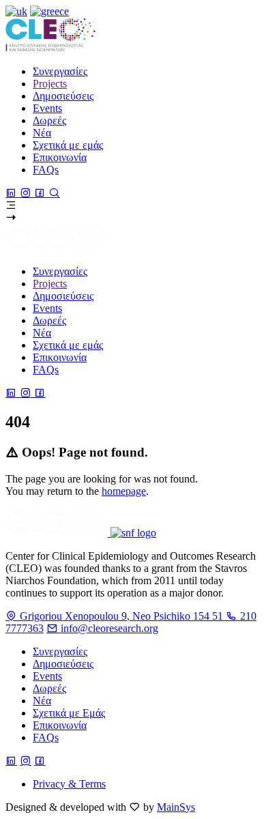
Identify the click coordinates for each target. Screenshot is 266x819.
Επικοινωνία (60, 725)
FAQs (46, 737)
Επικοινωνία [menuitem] (60, 157)
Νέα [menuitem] (42, 133)
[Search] (54, 193)
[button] (133, 205)
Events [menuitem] (47, 108)
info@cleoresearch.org (108, 628)
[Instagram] (27, 193)
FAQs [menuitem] (46, 169)
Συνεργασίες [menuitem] (60, 71)
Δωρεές (49, 688)
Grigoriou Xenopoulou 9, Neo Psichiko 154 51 (121, 616)
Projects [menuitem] (50, 83)
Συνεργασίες (60, 651)
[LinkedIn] (12, 193)
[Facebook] (41, 193)
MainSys (176, 807)
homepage (124, 491)
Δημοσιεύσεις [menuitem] (63, 96)
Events (47, 676)
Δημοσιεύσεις (63, 664)
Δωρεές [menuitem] (49, 120)
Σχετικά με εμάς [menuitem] (68, 145)
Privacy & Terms (69, 784)
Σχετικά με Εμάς (69, 713)
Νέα (42, 700)
